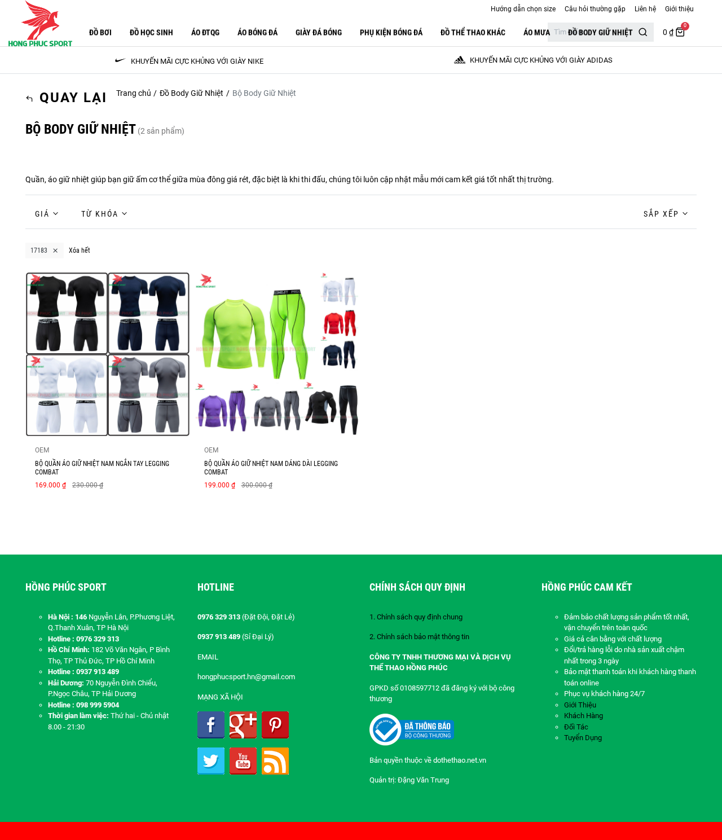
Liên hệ (645, 9)
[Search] (643, 32)
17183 (38, 250)
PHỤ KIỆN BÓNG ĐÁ (391, 32)
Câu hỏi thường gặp (595, 9)
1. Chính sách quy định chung (416, 617)
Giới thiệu (679, 9)
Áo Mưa (536, 32)
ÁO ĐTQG (205, 32)
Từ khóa (99, 213)
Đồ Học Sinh (151, 32)
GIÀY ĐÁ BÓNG (319, 32)
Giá (42, 213)
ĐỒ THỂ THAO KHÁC (473, 32)
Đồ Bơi (100, 32)
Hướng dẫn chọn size (523, 9)
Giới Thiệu (580, 705)
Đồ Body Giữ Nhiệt (600, 32)
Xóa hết (79, 250)
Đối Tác (576, 727)
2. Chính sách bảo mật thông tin (419, 636)
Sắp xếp (661, 213)
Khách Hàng (583, 715)
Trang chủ (133, 93)
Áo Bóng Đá (257, 32)
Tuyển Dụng (583, 737)
